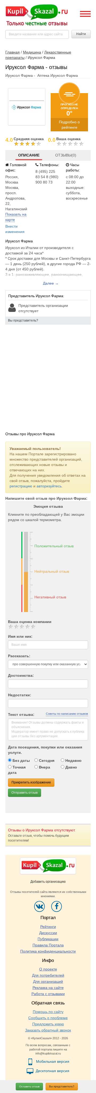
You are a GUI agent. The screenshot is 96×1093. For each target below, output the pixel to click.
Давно (70, 767)
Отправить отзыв (24, 792)
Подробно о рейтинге (69, 124)
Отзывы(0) (65, 155)
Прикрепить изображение (31, 782)
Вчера (44, 767)
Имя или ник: (20, 636)
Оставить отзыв (29, 1086)
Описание (28, 155)
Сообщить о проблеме (48, 1018)
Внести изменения (15, 229)
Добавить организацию (48, 882)
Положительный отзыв (54, 546)
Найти (81, 34)
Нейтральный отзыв (51, 571)
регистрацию (21, 486)
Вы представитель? (61, 1086)
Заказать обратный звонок (48, 1030)
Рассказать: (19, 656)
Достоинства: (21, 675)
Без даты (20, 760)
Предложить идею (48, 1024)
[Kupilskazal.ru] (36, 15)
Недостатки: (19, 695)
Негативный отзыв (50, 597)
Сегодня (46, 760)
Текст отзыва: (21, 714)
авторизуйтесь (49, 486)
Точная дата (17, 770)
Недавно (73, 760)
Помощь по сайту (48, 1012)
